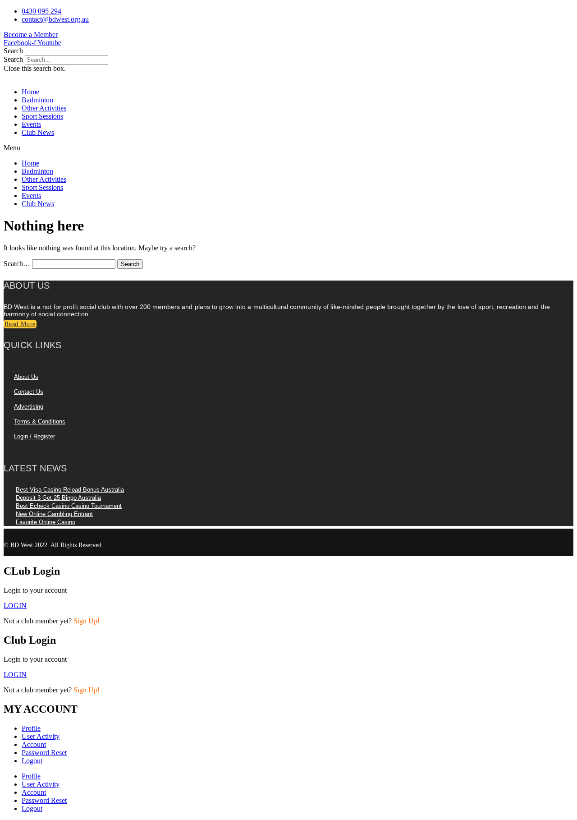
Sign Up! (86, 621)
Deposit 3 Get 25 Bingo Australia (58, 497)
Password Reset (44, 752)
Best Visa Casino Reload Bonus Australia (70, 489)
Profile (31, 728)
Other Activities (44, 108)
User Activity (41, 736)
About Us (26, 376)
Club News (38, 132)
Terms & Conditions (39, 421)
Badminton (37, 100)
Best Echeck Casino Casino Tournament (69, 505)
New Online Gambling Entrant (54, 514)
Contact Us (28, 391)
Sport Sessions (42, 116)
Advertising (28, 406)
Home (30, 92)
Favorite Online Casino (45, 522)
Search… (17, 263)
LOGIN (15, 674)
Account (34, 744)
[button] (288, 51)
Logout (32, 761)
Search (13, 59)
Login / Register (34, 436)
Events (31, 124)
